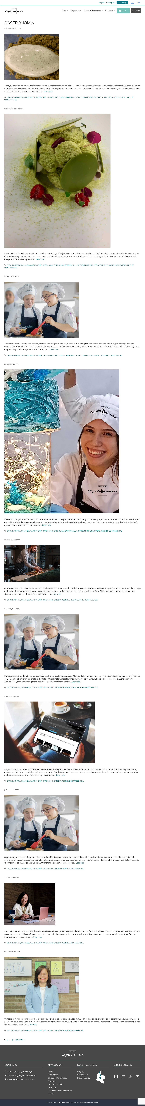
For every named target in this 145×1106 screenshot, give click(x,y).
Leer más (48, 91)
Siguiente (20, 1040)
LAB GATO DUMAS (101, 97)
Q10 (124, 11)
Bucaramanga (122, 3)
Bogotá (101, 3)
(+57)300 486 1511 (25, 1071)
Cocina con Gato (55, 1084)
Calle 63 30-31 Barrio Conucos (20, 1079)
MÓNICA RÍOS (114, 97)
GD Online (136, 11)
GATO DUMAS (48, 97)
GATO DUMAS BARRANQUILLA (65, 97)
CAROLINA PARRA (13, 97)
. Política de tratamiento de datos (85, 1103)
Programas (75, 11)
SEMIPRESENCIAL (10, 100)
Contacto (109, 11)
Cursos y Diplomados (92, 11)
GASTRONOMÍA (36, 97)
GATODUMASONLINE (85, 97)
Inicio (64, 11)
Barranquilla (110, 3)
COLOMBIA (25, 97)
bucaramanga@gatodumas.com (21, 1075)
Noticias (51, 1081)
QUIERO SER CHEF (127, 97)
